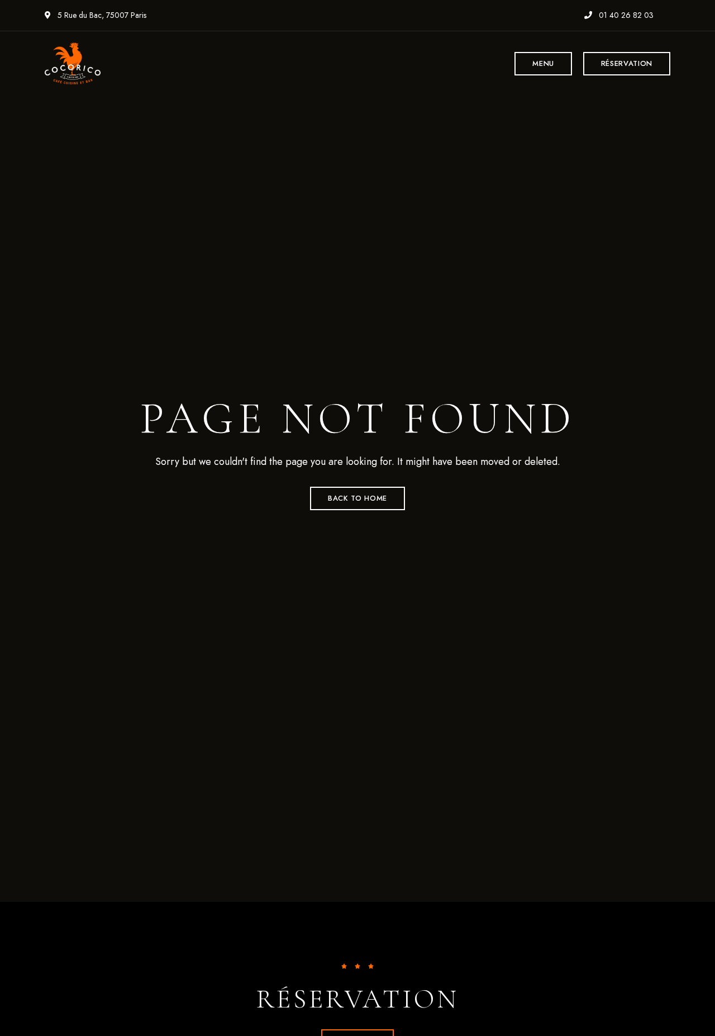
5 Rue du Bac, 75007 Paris (100, 15)
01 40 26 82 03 (625, 15)
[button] (543, 63)
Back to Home (357, 498)
